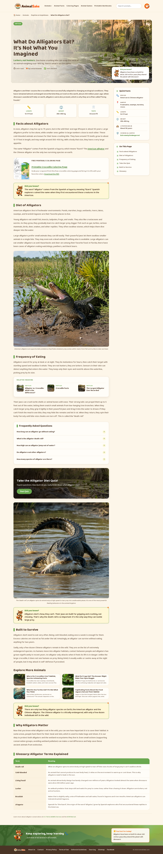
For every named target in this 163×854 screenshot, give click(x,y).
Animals (48, 5)
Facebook (110, 849)
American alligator (96, 148)
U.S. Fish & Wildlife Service (52, 817)
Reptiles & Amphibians (39, 15)
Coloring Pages (72, 5)
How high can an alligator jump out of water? (36, 445)
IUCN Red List (71, 817)
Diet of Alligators (126, 155)
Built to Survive (125, 167)
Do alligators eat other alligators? (31, 452)
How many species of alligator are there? (34, 459)
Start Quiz (24, 491)
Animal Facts (59, 5)
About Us (31, 849)
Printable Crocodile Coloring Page (49, 167)
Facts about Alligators (128, 151)
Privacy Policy (51, 849)
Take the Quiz (124, 163)
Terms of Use (64, 849)
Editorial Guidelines (79, 849)
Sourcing (92, 849)
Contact (40, 849)
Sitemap (101, 849)
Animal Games (86, 5)
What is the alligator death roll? (30, 438)
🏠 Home (16, 15)
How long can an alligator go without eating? (36, 431)
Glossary (122, 171)
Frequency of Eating (127, 159)
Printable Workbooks (102, 5)
